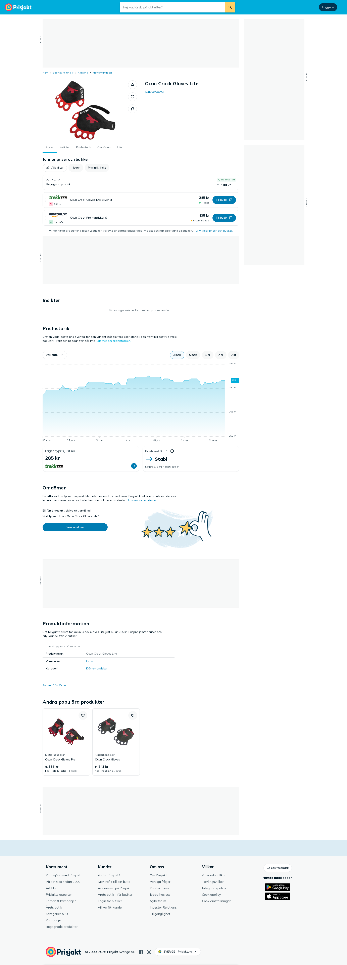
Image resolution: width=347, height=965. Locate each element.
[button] (132, 84)
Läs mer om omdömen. (143, 500)
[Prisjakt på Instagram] (149, 952)
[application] (141, 402)
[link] (66, 742)
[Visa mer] (46, 200)
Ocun (89, 661)
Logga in (328, 7)
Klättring (83, 72)
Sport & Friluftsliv (63, 72)
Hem (45, 72)
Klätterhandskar (102, 72)
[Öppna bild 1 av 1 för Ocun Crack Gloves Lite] (85, 110)
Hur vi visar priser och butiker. (213, 230)
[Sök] (230, 7)
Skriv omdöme (154, 92)
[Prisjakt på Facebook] (141, 952)
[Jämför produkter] (132, 108)
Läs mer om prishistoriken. (114, 341)
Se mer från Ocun (54, 685)
